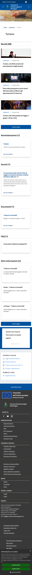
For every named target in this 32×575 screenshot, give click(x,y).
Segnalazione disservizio (10, 528)
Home (5, 27)
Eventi (5, 496)
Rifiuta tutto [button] (16, 568)
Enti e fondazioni (8, 431)
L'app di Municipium (16, 387)
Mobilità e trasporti (9, 469)
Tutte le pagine (16, 324)
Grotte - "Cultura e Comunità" (13, 287)
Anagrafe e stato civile (9, 446)
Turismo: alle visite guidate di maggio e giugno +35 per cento (16, 116)
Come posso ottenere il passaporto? (15, 244)
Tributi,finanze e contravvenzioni (12, 474)
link (2, 562)
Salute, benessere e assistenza (12, 472)
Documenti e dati (8, 439)
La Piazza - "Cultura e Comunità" (14, 306)
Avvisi (5, 487)
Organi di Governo (8, 423)
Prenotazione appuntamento (11, 525)
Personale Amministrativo (10, 436)
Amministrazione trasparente (14, 541)
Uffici (5, 429)
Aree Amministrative (9, 426)
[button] (16, 572)
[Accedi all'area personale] (25, 2)
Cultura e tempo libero (9, 454)
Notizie (5, 482)
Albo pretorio (9, 543)
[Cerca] (29, 7)
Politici (5, 434)
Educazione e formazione (10, 456)
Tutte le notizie (16, 127)
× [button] (30, 551)
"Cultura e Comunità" (10, 268)
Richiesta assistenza (9, 533)
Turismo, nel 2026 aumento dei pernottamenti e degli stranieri (13, 65)
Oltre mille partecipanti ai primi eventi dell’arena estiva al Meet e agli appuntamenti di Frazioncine (15, 90)
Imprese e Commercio (9, 466)
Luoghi (5, 494)
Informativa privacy (11, 546)
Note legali (9, 548)
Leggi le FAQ (7, 530)
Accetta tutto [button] (16, 565)
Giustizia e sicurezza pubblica (11, 464)
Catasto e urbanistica (9, 451)
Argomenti (12, 27)
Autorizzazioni (7, 449)
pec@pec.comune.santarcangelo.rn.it (14, 516)
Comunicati (6, 60)
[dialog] (16, 562)
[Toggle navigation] (3, 7)
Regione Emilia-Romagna (9, 2)
